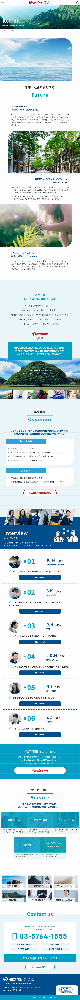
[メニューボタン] (2, 2)
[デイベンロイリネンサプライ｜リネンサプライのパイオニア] (40, 2)
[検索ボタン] (77, 2)
